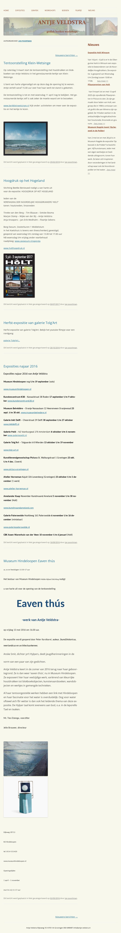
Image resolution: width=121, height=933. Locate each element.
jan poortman (25, 41)
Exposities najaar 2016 (21, 366)
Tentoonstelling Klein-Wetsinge (27, 63)
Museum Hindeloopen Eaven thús (29, 561)
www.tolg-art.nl (11, 450)
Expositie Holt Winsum (98, 52)
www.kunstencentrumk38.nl (21, 401)
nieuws (91, 10)
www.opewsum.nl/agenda (27, 241)
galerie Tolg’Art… (12, 340)
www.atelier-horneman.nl (16, 489)
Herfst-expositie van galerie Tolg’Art (30, 322)
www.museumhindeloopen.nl (17, 389)
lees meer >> (102, 81)
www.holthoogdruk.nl (14, 248)
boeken (65, 10)
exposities (20, 10)
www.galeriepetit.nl (17, 435)
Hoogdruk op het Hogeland (24, 180)
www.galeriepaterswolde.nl (17, 527)
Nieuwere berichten (66, 55)
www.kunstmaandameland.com (19, 508)
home (6, 10)
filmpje (78, 10)
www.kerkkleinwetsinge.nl (16, 105)
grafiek (34, 10)
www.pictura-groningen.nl (16, 469)
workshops (50, 10)
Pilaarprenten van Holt (99, 84)
